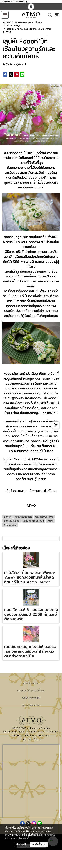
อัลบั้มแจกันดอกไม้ (31, 698)
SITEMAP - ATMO (31, 705)
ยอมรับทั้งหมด (39, 844)
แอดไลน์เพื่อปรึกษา (31, 683)
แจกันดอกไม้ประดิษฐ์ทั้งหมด (31, 690)
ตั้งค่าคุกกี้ (21, 844)
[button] (48, 15)
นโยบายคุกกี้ (23, 838)
